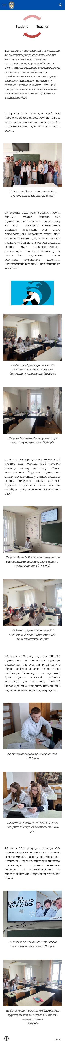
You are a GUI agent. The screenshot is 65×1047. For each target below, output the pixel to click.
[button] (4, 5)
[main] (32, 74)
